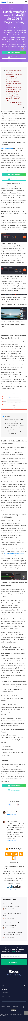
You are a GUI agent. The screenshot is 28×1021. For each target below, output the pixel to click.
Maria (15, 821)
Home (3, 9)
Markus (16, 812)
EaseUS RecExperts (7, 148)
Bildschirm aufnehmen (15, 9)
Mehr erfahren (11, 814)
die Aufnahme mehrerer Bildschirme (14, 553)
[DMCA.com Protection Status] (14, 1010)
